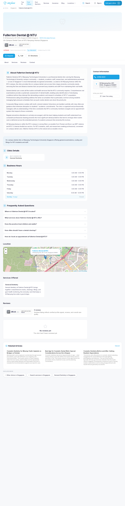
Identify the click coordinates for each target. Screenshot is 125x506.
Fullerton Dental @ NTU (40, 251)
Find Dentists (37, 3)
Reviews (23, 62)
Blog (62, 3)
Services (46, 3)
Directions (34, 56)
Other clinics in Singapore (15, 375)
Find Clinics (29, 3)
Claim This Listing (107, 96)
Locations (70, 3)
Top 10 (22, 3)
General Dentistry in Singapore (64, 375)
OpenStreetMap (83, 271)
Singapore (14, 8)
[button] (45, 257)
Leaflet (75, 271)
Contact (32, 62)
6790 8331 (33, 50)
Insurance (55, 3)
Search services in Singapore (40, 375)
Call (21, 56)
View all (117, 346)
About (6, 62)
